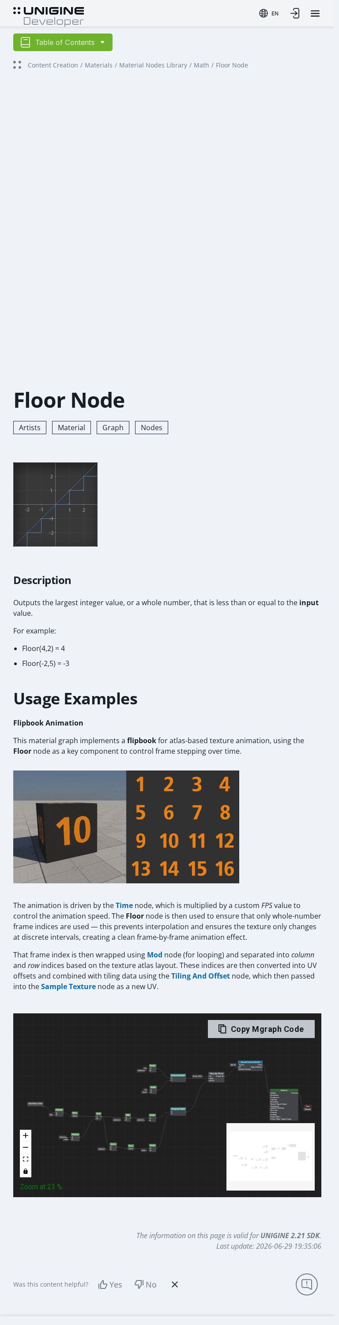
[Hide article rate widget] (175, 1284)
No (151, 1284)
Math (201, 65)
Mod (154, 955)
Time (124, 905)
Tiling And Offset (200, 976)
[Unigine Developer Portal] (48, 16)
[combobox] (269, 13)
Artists (30, 427)
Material (71, 427)
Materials (99, 65)
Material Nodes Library (153, 65)
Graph (113, 427)
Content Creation (53, 65)
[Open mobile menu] (315, 13)
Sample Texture (68, 986)
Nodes (151, 427)
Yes (115, 1284)
